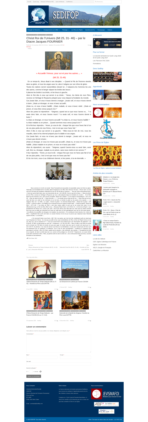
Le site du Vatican (99, 239)
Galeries (110, 30)
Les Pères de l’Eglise (77, 30)
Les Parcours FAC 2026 (101, 61)
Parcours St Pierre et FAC (47, 1)
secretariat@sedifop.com (36, 403)
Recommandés (49, 34)
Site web (28, 361)
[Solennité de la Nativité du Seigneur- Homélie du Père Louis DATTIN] (75, 292)
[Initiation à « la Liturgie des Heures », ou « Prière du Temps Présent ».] (97, 177)
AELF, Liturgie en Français (102, 247)
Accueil (29, 1)
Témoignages (101, 30)
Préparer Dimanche (41, 34)
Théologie (65, 30)
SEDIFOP (28, 391)
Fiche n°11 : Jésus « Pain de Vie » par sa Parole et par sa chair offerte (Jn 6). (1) (111, 212)
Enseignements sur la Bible (51, 30)
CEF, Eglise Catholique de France (104, 242)
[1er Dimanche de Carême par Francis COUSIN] (75, 260)
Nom (27, 355)
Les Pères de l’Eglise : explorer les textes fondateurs (107, 168)
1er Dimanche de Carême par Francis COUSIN (73, 281)
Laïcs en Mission (60, 1)
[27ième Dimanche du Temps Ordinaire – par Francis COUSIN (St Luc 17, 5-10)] (42, 292)
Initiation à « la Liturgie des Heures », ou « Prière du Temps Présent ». (111, 179)
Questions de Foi (90, 30)
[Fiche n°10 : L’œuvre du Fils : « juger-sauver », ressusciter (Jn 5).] (97, 200)
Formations (97, 63)
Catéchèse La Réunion (101, 250)
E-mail (62, 355)
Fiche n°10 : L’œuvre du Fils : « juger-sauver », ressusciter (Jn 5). (112, 202)
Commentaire (30, 334)
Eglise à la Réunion (99, 244)
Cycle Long (36, 1)
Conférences (69, 1)
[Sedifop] (74, 15)
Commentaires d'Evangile (32, 34)
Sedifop (30, 48)
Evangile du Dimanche (34, 30)
